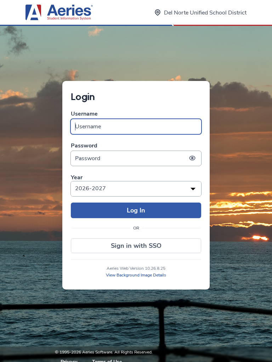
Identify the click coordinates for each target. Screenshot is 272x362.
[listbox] (136, 188)
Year (77, 177)
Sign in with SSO (136, 245)
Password (84, 146)
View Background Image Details (136, 275)
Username (84, 114)
